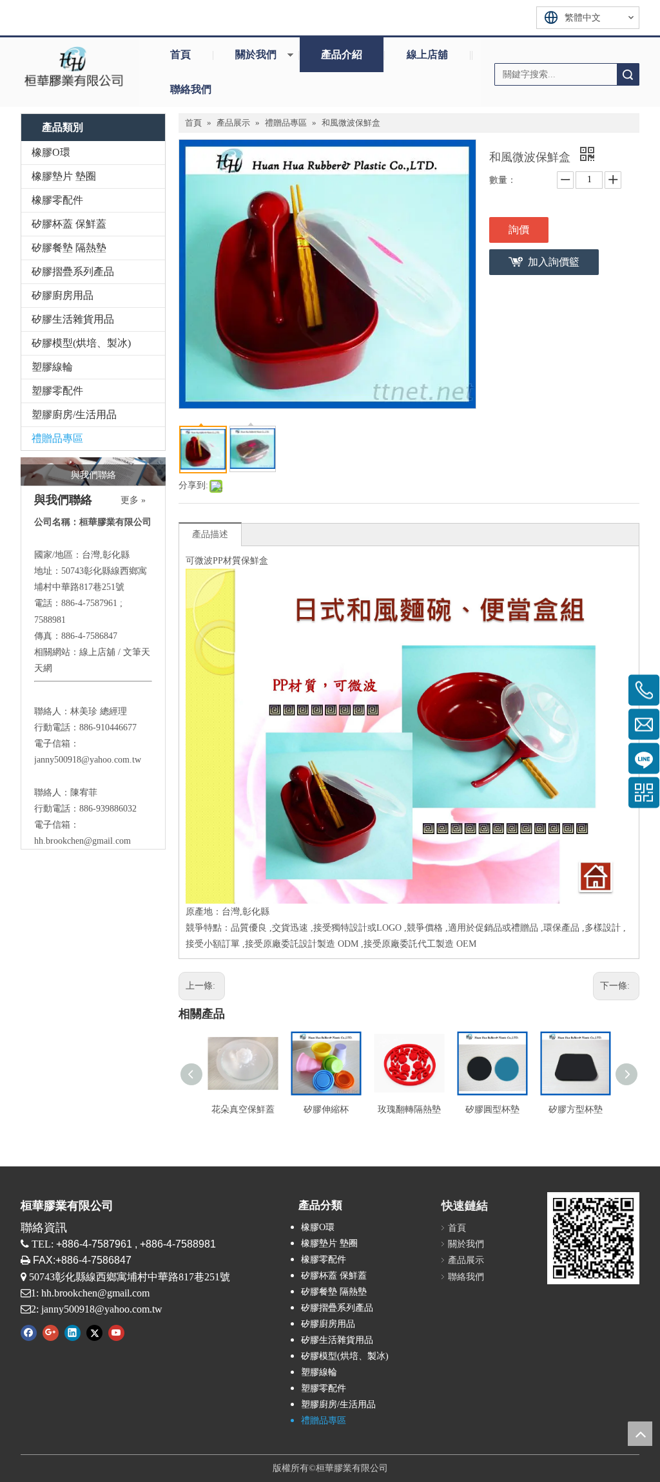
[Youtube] (116, 1332)
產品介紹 (341, 54)
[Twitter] (94, 1332)
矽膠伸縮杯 (326, 1109)
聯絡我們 (190, 89)
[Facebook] (29, 1332)
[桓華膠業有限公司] (73, 66)
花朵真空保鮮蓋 (243, 1109)
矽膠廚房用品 (62, 295)
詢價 (519, 229)
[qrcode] (593, 1238)
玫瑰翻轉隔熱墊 (409, 1109)
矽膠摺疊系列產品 (73, 271)
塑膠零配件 (57, 390)
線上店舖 (427, 54)
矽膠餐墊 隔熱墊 (69, 247)
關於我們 (256, 54)
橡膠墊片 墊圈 (64, 176)
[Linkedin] (72, 1332)
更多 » (133, 500)
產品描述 (210, 534)
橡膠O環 (51, 152)
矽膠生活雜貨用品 (73, 319)
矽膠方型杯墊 (575, 1109)
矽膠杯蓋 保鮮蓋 (69, 223)
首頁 (180, 54)
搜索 (628, 74)
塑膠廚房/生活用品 (74, 414)
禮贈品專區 (57, 438)
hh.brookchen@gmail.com (82, 841)
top (640, 1433)
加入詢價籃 (553, 261)
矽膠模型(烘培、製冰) (81, 342)
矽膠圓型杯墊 (492, 1109)
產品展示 (466, 1260)
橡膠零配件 (57, 200)
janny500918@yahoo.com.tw (87, 760)
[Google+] (51, 1332)
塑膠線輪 (52, 366)
